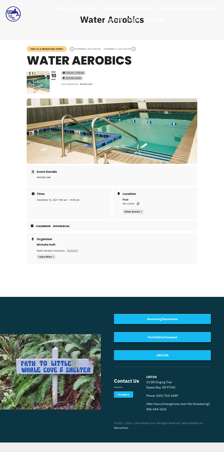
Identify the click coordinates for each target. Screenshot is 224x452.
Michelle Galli (46, 245)
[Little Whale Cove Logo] (13, 7)
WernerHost (121, 427)
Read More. (72, 251)
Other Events (132, 211)
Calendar (43, 226)
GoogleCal (61, 226)
